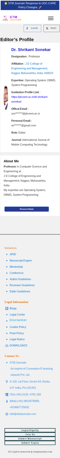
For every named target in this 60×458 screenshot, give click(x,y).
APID (13, 254)
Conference (17, 273)
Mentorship (16, 266)
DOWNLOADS (18, 345)
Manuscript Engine (21, 260)
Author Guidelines (20, 279)
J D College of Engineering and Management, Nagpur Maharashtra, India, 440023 (32, 68)
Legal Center (17, 314)
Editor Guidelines (20, 291)
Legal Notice (17, 339)
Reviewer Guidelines (22, 285)
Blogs (13, 308)
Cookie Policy (18, 327)
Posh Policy (17, 333)
